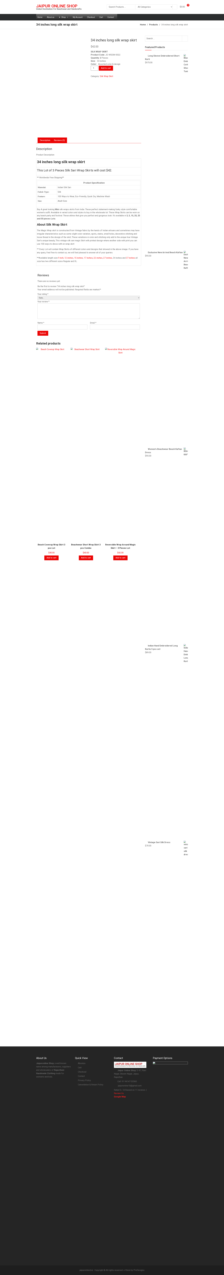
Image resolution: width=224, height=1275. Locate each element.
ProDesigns (139, 1270)
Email (93, 323)
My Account (78, 17)
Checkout (91, 17)
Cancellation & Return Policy (90, 1084)
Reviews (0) (59, 140)
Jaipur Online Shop (56, 6)
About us (50, 17)
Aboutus (81, 1063)
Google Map (120, 1096)
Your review (43, 301)
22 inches (98, 258)
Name (40, 323)
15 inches (78, 258)
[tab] (45, 140)
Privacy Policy (84, 1080)
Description (45, 140)
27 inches (107, 258)
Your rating (42, 294)
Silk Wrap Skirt (106, 76)
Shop (63, 17)
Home (39, 17)
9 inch (61, 258)
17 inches (88, 258)
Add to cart (106, 68)
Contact (110, 17)
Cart (101, 17)
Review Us (119, 1093)
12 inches (68, 258)
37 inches (130, 258)
